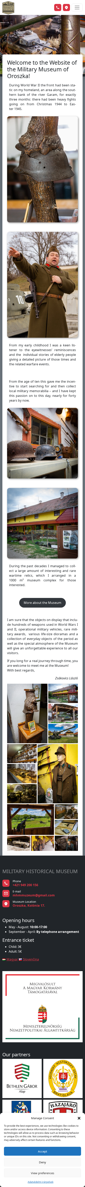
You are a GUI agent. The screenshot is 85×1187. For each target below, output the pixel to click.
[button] (79, 1118)
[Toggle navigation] (77, 7)
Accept (42, 1151)
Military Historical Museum (40, 871)
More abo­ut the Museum (42, 602)
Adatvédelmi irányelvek (40, 1182)
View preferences (42, 1173)
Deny (42, 1162)
